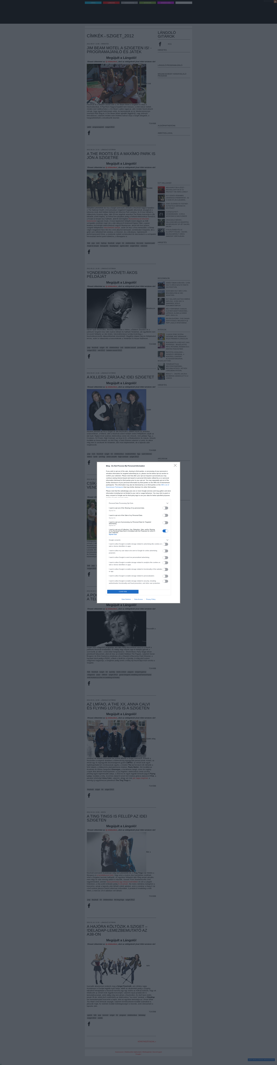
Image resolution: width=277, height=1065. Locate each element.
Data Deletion (126, 599)
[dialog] (138, 532)
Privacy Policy (150, 599)
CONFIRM (123, 591)
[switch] (165, 508)
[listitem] (138, 503)
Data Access (138, 599)
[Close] (176, 466)
